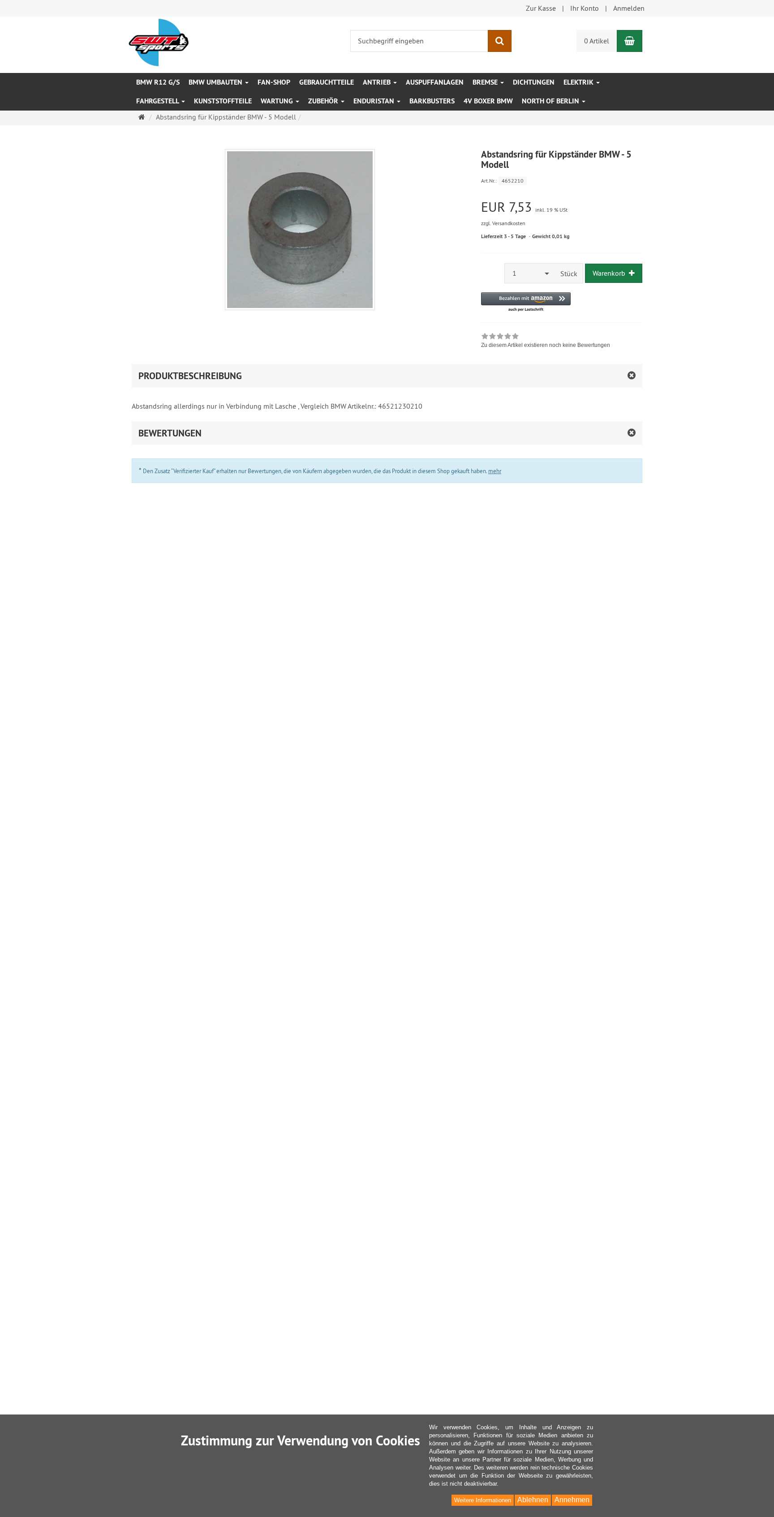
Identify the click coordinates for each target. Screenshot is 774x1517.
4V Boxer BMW (488, 101)
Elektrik (579, 82)
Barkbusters (432, 101)
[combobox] (530, 273)
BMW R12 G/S (158, 82)
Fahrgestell (158, 101)
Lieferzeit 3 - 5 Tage (503, 236)
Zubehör (324, 101)
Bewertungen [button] (170, 433)
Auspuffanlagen (435, 82)
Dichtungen (534, 82)
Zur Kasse (541, 8)
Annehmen (572, 1500)
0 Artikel (596, 40)
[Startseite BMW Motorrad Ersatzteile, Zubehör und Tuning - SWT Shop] (158, 41)
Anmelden (629, 8)
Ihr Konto (584, 8)
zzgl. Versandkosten (503, 223)
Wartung (278, 101)
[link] (545, 341)
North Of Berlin (551, 101)
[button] (526, 302)
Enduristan (374, 101)
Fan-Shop (274, 82)
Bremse (486, 82)
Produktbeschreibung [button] (190, 376)
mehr (494, 470)
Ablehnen (532, 1500)
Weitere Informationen (482, 1500)
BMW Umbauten (216, 82)
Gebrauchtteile (326, 82)
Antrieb (377, 82)
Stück (568, 273)
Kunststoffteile (223, 101)
